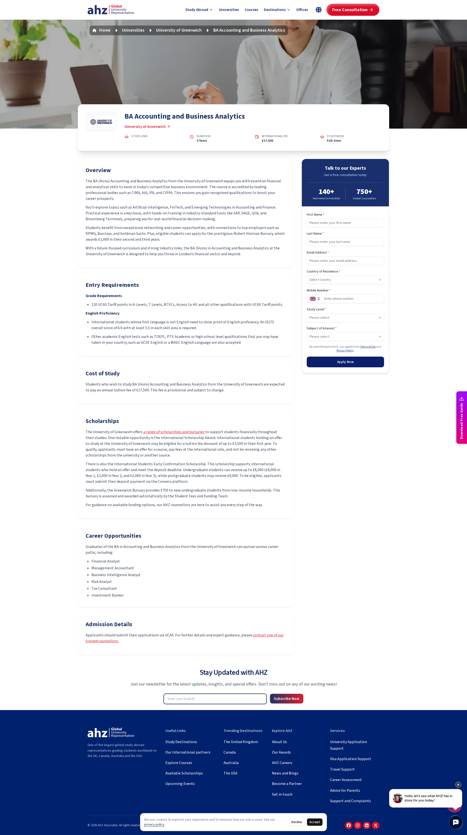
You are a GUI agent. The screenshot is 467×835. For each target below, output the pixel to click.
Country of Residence (323, 271)
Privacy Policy (345, 351)
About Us (279, 742)
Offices (302, 9)
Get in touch (282, 794)
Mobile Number (319, 290)
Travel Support (342, 769)
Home (104, 30)
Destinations (275, 9)
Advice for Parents (345, 790)
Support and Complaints (350, 801)
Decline (296, 822)
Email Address (318, 252)
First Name (315, 214)
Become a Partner (287, 783)
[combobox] (345, 279)
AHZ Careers (282, 762)
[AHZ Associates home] (111, 10)
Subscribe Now (286, 698)
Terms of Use (368, 347)
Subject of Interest (322, 328)
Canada (230, 752)
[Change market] (319, 10)
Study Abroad (196, 9)
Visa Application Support (350, 759)
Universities (229, 9)
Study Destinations (181, 742)
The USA (230, 773)
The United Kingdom (241, 742)
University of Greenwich (179, 30)
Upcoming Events (180, 783)
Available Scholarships (184, 773)
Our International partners (187, 752)
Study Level (316, 309)
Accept (314, 822)
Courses (251, 9)
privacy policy (154, 824)
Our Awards (281, 752)
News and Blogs (285, 773)
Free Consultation (350, 10)
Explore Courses (178, 762)
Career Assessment (346, 779)
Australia (231, 762)
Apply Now (345, 362)
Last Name (315, 233)
